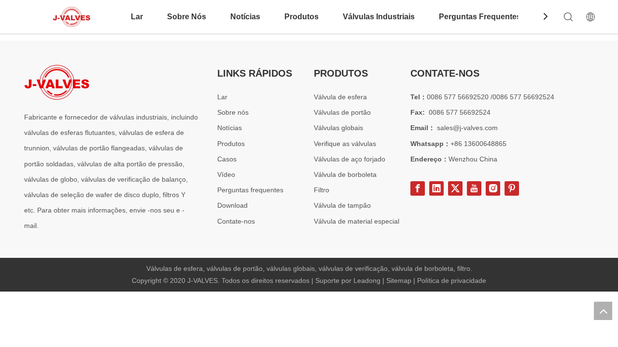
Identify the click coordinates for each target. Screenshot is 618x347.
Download (232, 205)
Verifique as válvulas (345, 143)
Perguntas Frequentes (480, 17)
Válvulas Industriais (379, 17)
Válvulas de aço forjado (349, 159)
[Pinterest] (512, 188)
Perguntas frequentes (250, 190)
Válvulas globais (338, 128)
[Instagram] (493, 188)
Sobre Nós (186, 17)
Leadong (367, 280)
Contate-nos (236, 221)
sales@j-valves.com (467, 128)
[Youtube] (474, 188)
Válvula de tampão (342, 205)
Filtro (321, 190)
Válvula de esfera (340, 97)
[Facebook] (417, 188)
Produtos (301, 17)
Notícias (245, 17)
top (603, 311)
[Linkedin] (436, 188)
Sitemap (399, 280)
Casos (227, 159)
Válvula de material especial (356, 221)
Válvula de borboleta (345, 174)
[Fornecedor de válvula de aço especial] (56, 82)
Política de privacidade (451, 280)
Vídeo (226, 174)
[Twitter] (455, 188)
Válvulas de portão (342, 112)
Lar (137, 17)
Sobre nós (233, 112)
